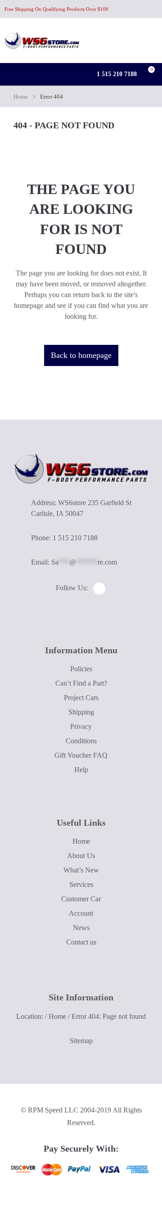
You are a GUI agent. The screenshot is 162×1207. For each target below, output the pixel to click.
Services (81, 884)
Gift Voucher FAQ (81, 755)
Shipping (81, 712)
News (81, 927)
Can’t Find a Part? (81, 683)
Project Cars (81, 697)
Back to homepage (81, 355)
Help (81, 769)
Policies (81, 669)
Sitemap (81, 1040)
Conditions (81, 741)
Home (21, 96)
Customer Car (81, 899)
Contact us (81, 942)
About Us (81, 855)
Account (81, 913)
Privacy (81, 726)
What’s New (81, 870)
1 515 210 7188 (116, 74)
